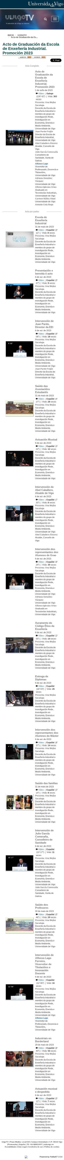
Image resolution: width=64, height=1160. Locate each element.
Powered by (51, 1157)
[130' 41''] (19, 137)
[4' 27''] (19, 408)
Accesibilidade (10, 1147)
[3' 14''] (19, 802)
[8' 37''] (19, 751)
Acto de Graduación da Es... (24, 37)
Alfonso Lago (41, 164)
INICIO (11, 35)
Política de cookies (51, 1147)
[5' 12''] (19, 1109)
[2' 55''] (19, 645)
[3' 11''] (19, 239)
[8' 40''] (19, 1058)
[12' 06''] (19, 992)
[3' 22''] (19, 458)
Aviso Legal (22, 1147)
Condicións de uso (35, 1147)
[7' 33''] (19, 513)
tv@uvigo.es (49, 1144)
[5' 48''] (19, 925)
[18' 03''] (19, 698)
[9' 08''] (19, 349)
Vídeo (41, 93)
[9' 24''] (19, 581)
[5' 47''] (19, 291)
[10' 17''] (19, 863)
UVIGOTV (22, 35)
